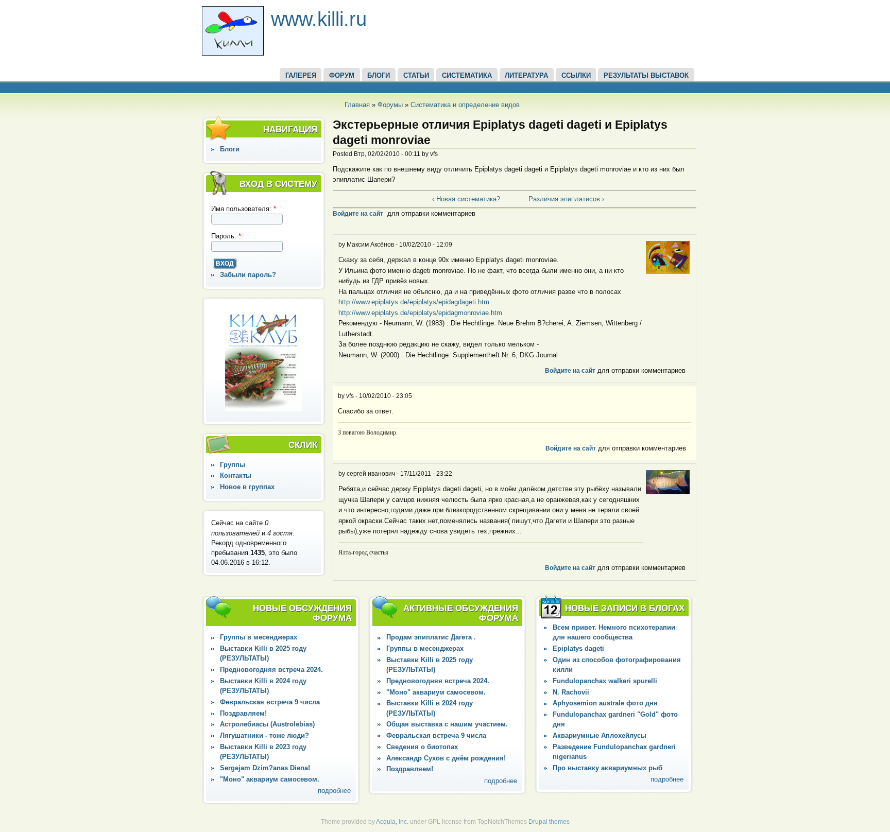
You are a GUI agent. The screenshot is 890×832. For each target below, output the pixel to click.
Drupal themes (549, 822)
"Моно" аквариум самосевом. (269, 779)
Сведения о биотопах (422, 747)
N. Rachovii (571, 692)
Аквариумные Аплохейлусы (599, 735)
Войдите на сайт (358, 214)
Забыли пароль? (248, 275)
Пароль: (226, 236)
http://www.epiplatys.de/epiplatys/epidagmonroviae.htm (420, 313)
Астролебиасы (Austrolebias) (267, 724)
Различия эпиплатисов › (566, 199)
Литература (526, 75)
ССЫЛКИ (576, 75)
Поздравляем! (243, 713)
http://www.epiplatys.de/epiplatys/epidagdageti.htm (413, 302)
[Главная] (233, 53)
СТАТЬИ (416, 75)
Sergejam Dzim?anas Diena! (265, 768)
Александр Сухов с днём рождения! (446, 758)
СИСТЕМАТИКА (467, 75)
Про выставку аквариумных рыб (607, 768)
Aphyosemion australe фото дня (605, 703)
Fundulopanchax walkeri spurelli (605, 681)
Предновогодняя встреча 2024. (271, 669)
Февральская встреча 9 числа (270, 702)
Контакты (235, 475)
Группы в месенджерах (258, 637)
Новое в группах (247, 487)
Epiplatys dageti (578, 648)
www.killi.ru (319, 19)
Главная (357, 105)
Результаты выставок (646, 75)
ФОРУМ (341, 75)
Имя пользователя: (243, 209)
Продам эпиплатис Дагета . (431, 637)
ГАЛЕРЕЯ (300, 75)
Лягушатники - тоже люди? (264, 735)
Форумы (390, 105)
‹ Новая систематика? (466, 199)
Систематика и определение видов (465, 105)
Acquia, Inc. (392, 822)
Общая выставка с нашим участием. (447, 724)
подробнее (334, 790)
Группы (232, 465)
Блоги (229, 149)
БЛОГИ (378, 75)
